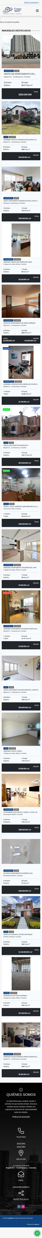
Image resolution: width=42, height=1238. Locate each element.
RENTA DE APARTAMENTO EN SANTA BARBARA (19, 323)
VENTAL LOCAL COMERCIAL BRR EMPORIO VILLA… (20, 506)
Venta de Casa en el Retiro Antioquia (17, 934)
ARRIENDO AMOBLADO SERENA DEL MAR (17, 262)
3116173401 (21, 1143)
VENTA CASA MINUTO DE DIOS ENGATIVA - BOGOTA (20, 690)
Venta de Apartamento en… (20, 74)
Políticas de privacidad (21, 1117)
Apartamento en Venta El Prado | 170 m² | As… (20, 812)
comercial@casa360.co (21, 1187)
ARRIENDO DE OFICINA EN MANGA (15, 995)
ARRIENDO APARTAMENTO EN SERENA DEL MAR (19, 567)
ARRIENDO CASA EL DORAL (12, 751)
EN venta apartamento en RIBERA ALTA (18, 873)
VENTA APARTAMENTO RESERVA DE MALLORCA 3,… (21, 201)
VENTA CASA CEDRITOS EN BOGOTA (15, 445)
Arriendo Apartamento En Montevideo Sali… (20, 629)
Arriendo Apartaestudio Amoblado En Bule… (20, 384)
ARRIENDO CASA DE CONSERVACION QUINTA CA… (20, 140)
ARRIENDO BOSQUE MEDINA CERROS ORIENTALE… (20, 1057)
